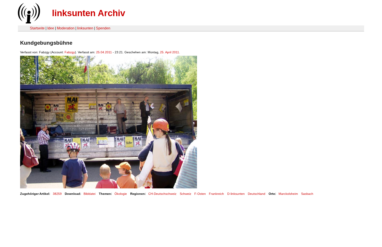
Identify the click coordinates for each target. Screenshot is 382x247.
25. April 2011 (169, 52)
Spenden (103, 28)
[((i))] (28, 22)
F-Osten (200, 193)
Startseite (37, 28)
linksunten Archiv (88, 13)
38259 (57, 193)
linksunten (85, 28)
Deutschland (256, 193)
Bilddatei (90, 193)
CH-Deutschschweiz (162, 193)
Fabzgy (70, 52)
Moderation (65, 28)
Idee (50, 28)
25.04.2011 (104, 52)
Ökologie (121, 193)
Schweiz (185, 193)
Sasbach (307, 193)
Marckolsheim (288, 193)
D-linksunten (236, 193)
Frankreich (216, 193)
